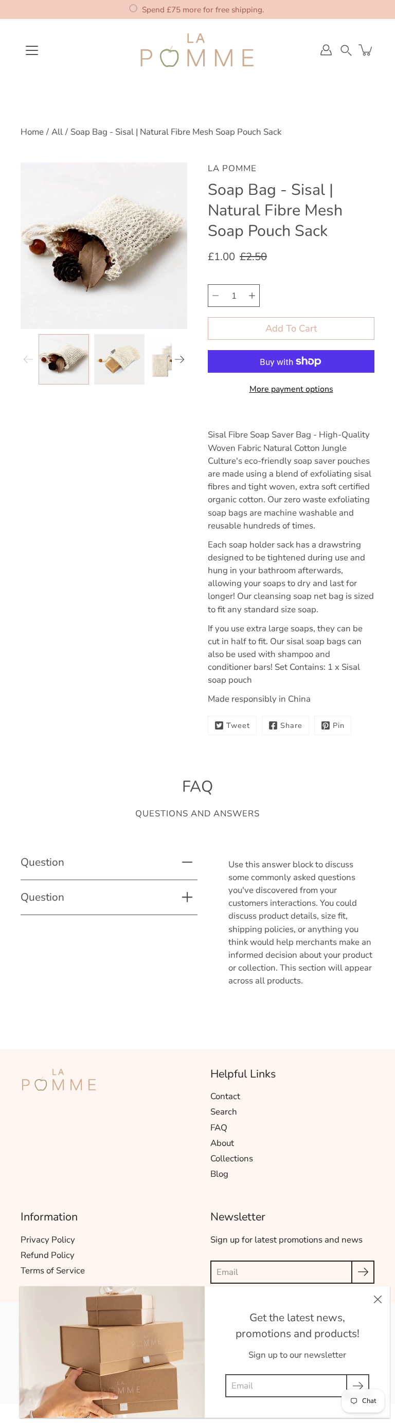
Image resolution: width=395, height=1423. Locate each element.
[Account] (326, 50)
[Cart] (366, 50)
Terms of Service (53, 1270)
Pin (339, 725)
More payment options (291, 389)
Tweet (238, 725)
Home (32, 132)
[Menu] (32, 50)
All (57, 132)
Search (223, 1112)
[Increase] (252, 295)
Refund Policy (48, 1255)
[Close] (377, 1298)
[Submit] (362, 1272)
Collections (231, 1158)
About (222, 1143)
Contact (225, 1096)
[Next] (179, 359)
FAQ (218, 1128)
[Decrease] (215, 295)
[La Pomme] (197, 50)
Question (42, 862)
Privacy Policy (48, 1240)
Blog (219, 1174)
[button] (346, 50)
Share (291, 725)
